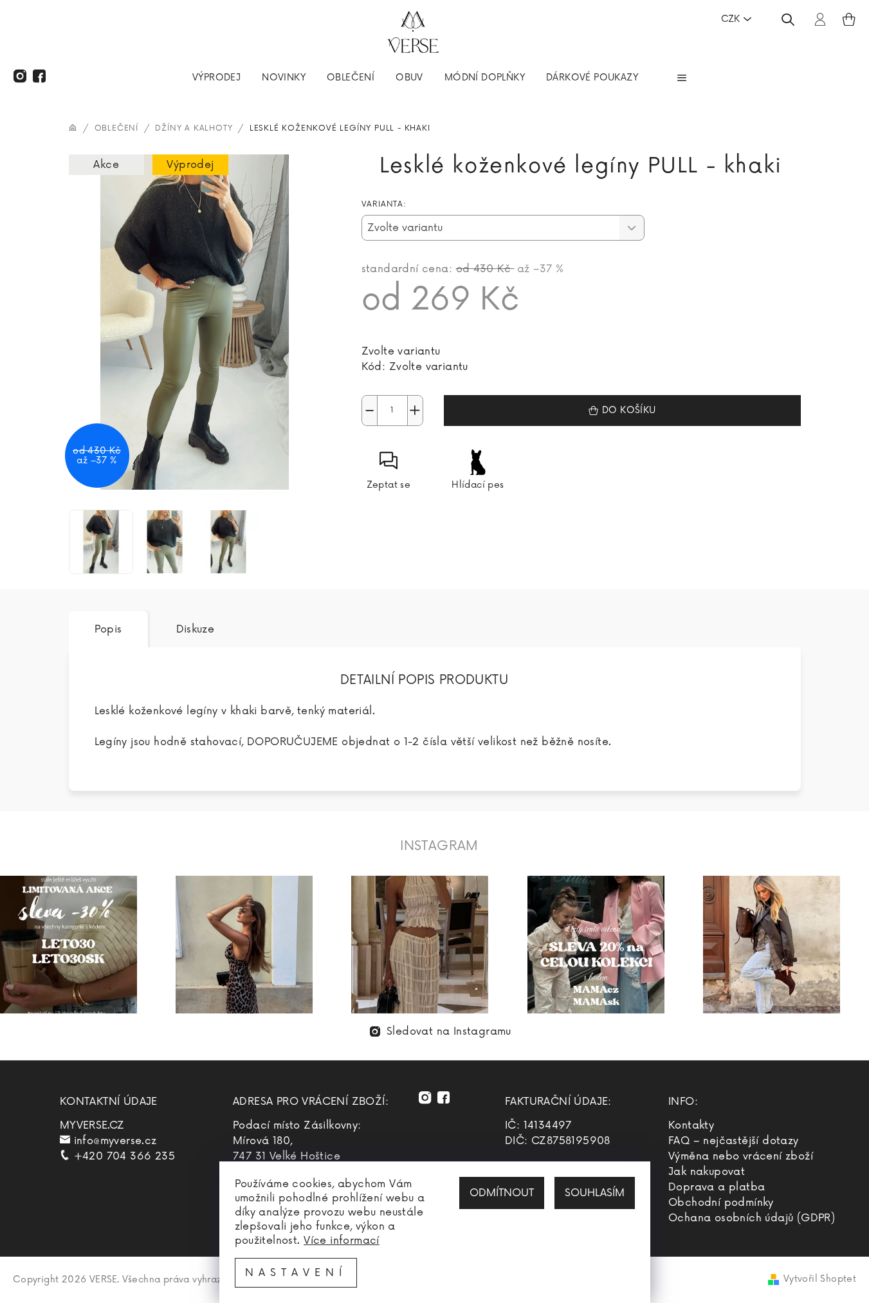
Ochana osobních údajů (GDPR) (751, 1218)
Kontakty (691, 1125)
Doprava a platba (716, 1187)
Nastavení (296, 1272)
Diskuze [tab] (195, 629)
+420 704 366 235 (124, 1156)
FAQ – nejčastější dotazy (733, 1140)
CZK (730, 19)
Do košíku (629, 410)
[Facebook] (39, 76)
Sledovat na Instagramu (449, 1031)
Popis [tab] (108, 629)
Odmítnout (502, 1193)
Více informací (342, 1240)
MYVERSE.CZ (92, 1125)
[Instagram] (20, 76)
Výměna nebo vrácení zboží (740, 1156)
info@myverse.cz (115, 1140)
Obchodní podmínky (721, 1202)
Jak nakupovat (706, 1171)
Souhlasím (595, 1193)
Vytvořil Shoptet (819, 1278)
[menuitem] (216, 79)
